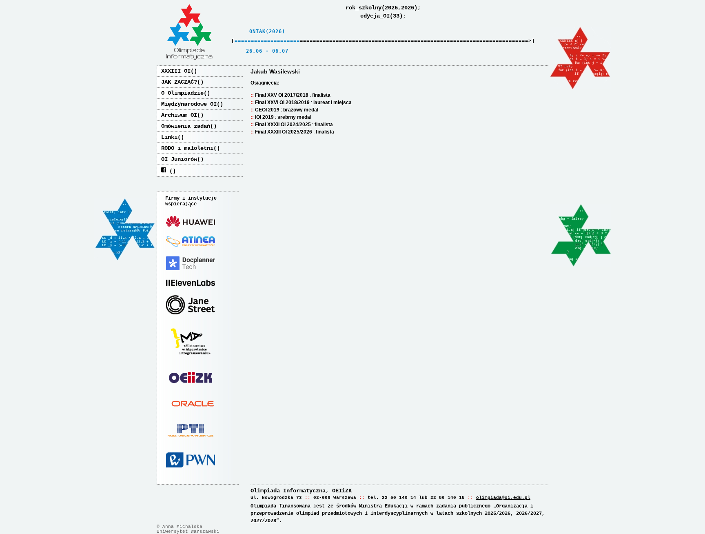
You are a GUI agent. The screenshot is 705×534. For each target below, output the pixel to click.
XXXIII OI (176, 71)
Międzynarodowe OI (189, 104)
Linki (169, 137)
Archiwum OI (179, 115)
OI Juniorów (179, 159)
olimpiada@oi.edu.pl (503, 497)
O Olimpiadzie (182, 93)
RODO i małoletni (187, 148)
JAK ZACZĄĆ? (179, 82)
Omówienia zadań (185, 126)
